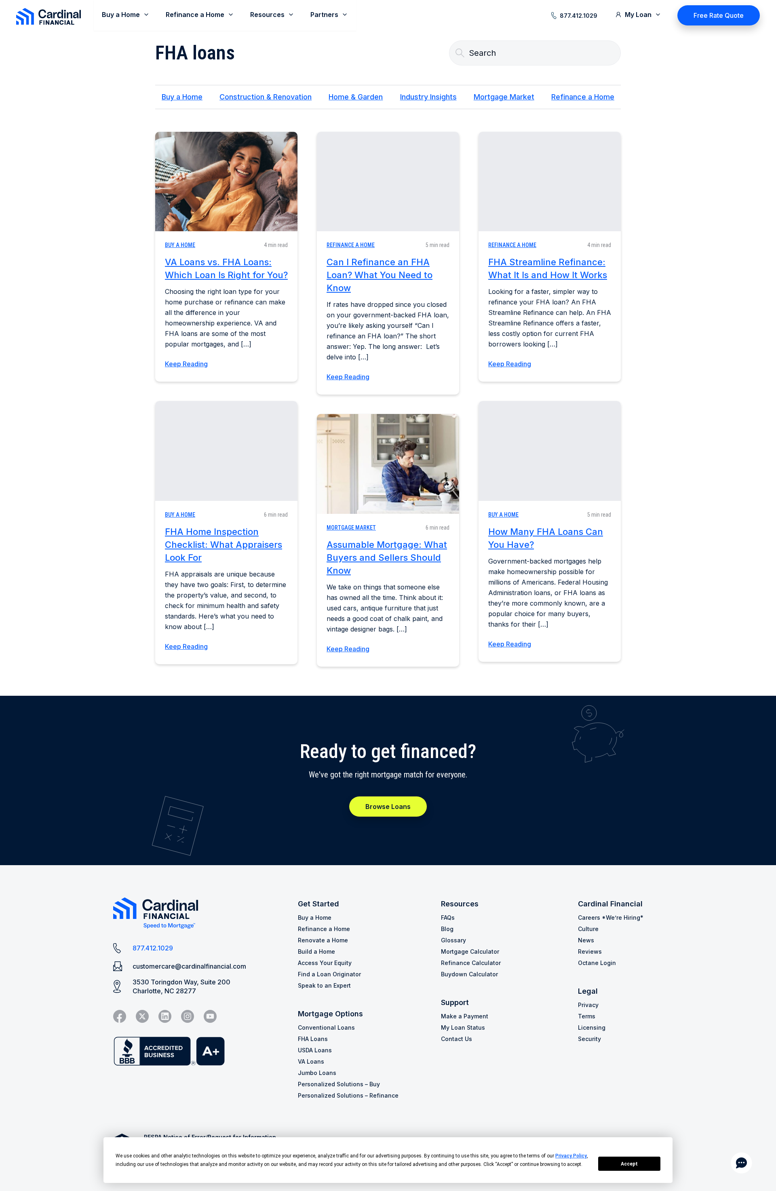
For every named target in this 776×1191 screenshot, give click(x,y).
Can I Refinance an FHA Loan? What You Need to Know (379, 275)
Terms (586, 1016)
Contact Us (456, 1038)
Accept (629, 1164)
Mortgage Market (504, 97)
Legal (588, 991)
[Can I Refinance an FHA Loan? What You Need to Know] (388, 181)
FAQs (448, 917)
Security (589, 1038)
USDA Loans (315, 1050)
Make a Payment (464, 1016)
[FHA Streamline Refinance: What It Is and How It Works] (550, 181)
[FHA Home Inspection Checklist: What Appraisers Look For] (226, 450)
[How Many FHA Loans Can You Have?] (550, 450)
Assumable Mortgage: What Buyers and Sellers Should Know (387, 557)
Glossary (453, 940)
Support (455, 1002)
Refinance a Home (582, 97)
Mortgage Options (330, 1013)
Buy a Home (182, 97)
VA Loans (311, 1061)
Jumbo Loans (317, 1072)
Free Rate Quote (719, 15)
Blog (447, 928)
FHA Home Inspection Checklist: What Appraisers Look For (223, 544)
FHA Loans (313, 1038)
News (586, 940)
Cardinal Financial (610, 904)
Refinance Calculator (471, 962)
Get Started (318, 904)
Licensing (591, 1027)
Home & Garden (356, 97)
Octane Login (597, 962)
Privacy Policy (571, 1156)
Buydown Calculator (469, 974)
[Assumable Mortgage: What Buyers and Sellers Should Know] (388, 463)
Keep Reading (186, 364)
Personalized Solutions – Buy (339, 1084)
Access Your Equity (325, 962)
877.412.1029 (578, 15)
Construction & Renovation (265, 97)
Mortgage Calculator (470, 951)
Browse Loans (388, 806)
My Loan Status (463, 1027)
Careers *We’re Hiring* (610, 917)
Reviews (590, 951)
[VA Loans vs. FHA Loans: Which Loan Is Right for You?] (226, 181)
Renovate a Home (323, 940)
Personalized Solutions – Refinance (348, 1095)
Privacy (588, 1004)
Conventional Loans (326, 1027)
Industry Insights (428, 97)
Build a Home (316, 951)
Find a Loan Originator (329, 974)
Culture (588, 928)
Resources (460, 904)
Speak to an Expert (324, 985)
